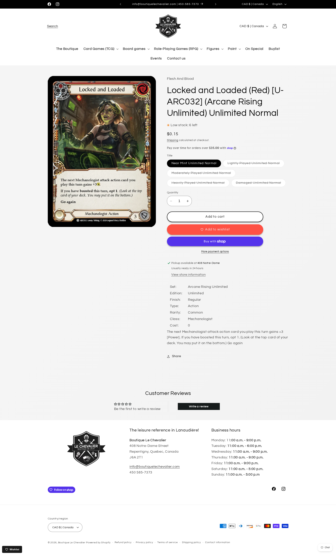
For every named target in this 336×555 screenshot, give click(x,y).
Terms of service (167, 542)
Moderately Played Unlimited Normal (204, 174)
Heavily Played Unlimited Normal (200, 184)
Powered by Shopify (98, 542)
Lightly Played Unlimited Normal (255, 164)
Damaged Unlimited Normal (261, 184)
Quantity (172, 192)
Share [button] (176, 356)
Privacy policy (144, 542)
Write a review (199, 406)
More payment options (215, 251)
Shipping (172, 140)
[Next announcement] (215, 4)
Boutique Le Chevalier (71, 542)
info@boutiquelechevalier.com (155, 466)
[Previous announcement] (120, 4)
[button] (52, 26)
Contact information (217, 542)
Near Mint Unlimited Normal (194, 163)
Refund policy (123, 542)
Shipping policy (191, 542)
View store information (188, 274)
